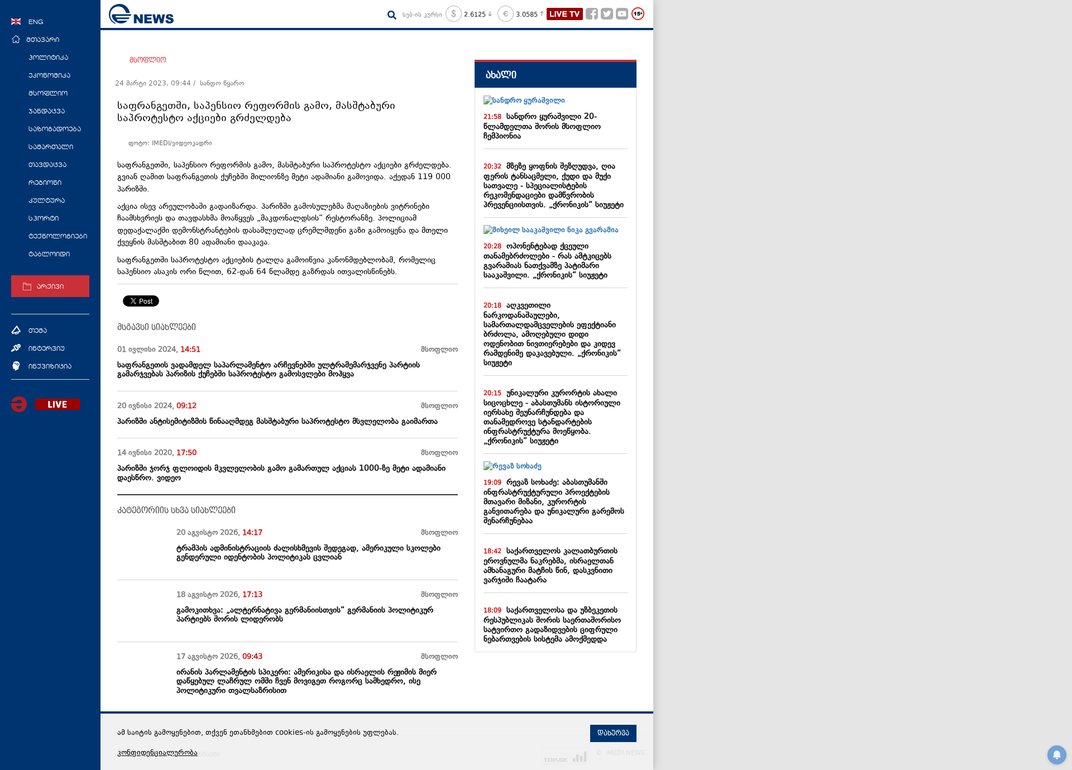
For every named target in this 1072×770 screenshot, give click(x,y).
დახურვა (613, 733)
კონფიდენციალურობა (157, 753)
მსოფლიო (148, 60)
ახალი (501, 75)
